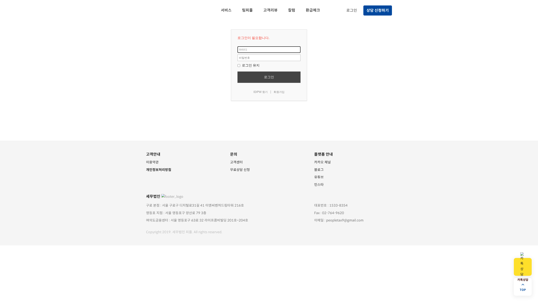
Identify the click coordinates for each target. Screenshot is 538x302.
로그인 (351, 10)
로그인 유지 (250, 65)
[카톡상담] (523, 267)
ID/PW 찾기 (260, 92)
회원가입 (279, 92)
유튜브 (319, 177)
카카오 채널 (322, 162)
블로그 (319, 170)
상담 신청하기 (378, 10)
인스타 (319, 184)
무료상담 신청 (240, 170)
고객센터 (236, 162)
